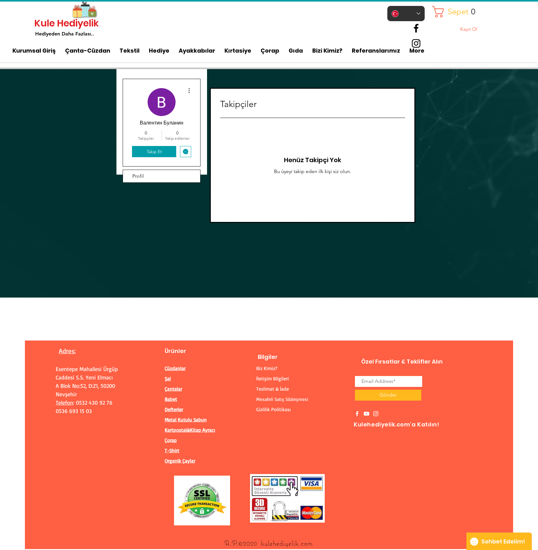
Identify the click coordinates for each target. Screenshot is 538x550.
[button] (456, 11)
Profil (138, 176)
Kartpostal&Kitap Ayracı (190, 430)
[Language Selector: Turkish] (406, 13)
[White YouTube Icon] (366, 413)
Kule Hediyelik (66, 23)
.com (306, 543)
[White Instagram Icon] (375, 413)
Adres (66, 351)
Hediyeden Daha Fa (58, 34)
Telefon (64, 402)
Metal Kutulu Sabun (186, 419)
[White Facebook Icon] (357, 413)
